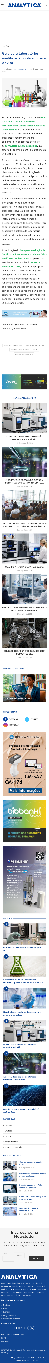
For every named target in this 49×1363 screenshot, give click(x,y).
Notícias (6, 46)
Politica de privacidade (13, 1334)
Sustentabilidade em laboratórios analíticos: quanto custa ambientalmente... (23, 981)
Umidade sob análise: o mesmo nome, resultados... (32, 1174)
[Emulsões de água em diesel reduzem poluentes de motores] (24, 633)
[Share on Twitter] (28, 364)
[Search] (46, 5)
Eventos (8, 1136)
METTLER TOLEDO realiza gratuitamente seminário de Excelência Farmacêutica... (24, 525)
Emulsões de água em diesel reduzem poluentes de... (24, 652)
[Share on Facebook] (23, 364)
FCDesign (5, 1352)
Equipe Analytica (19, 69)
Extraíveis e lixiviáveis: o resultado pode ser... (22, 949)
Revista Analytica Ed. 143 (18, 698)
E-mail (5, 1254)
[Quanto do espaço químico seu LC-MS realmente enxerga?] (24, 1095)
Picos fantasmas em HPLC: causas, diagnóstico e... (30, 1186)
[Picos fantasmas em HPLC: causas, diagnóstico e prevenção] (10, 1188)
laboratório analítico (24, 354)
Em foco (8, 1131)
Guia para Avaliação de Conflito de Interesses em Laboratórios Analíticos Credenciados (24, 254)
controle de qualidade (35, 345)
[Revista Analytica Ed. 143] (24, 688)
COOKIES (5, 1342)
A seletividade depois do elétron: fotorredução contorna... (19, 1078)
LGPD (3, 1338)
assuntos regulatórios (13, 345)
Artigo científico (11, 1141)
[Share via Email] (40, 364)
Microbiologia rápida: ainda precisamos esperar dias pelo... (22, 1013)
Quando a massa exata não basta (24, 567)
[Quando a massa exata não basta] (24, 548)
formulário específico (21, 145)
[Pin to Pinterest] (34, 364)
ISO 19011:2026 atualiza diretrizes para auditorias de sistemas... (24, 609)
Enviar (36, 1258)
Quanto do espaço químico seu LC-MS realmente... (21, 1110)
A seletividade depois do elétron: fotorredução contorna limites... (24, 481)
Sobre (45, 1360)
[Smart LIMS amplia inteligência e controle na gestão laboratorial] (10, 1200)
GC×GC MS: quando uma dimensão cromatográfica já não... (24, 438)
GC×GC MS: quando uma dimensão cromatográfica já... (19, 1046)
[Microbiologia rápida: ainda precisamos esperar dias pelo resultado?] (24, 998)
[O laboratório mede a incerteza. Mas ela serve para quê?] (10, 1211)
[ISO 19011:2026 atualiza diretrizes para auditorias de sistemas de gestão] (24, 589)
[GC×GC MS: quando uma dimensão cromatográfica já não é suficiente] (24, 418)
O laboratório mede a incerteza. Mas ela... (28, 1209)
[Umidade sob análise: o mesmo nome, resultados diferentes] (10, 1177)
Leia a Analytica (22, 1360)
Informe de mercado (13, 1147)
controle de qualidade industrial (24, 350)
